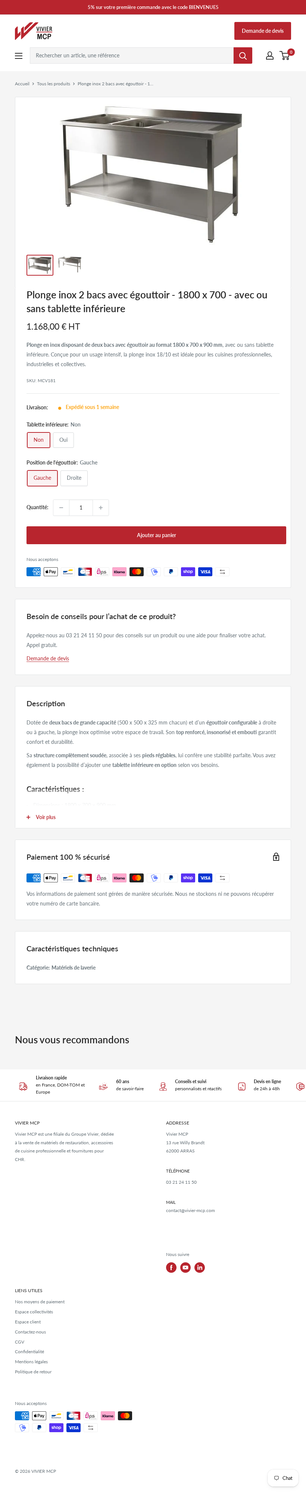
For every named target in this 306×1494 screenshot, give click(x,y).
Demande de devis (263, 31)
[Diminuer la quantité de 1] (61, 508)
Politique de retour (33, 1371)
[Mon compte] (270, 55)
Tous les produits (53, 83)
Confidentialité (29, 1351)
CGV (19, 1342)
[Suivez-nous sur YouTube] (185, 1267)
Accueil (22, 83)
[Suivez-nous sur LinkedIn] (199, 1267)
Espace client (28, 1322)
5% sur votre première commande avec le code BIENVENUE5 (153, 7)
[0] (285, 55)
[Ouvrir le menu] (18, 56)
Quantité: (37, 507)
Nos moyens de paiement (40, 1301)
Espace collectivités (34, 1311)
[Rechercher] (243, 55)
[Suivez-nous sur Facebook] (171, 1267)
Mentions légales (31, 1361)
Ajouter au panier (156, 535)
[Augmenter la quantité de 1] (101, 508)
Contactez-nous (30, 1332)
